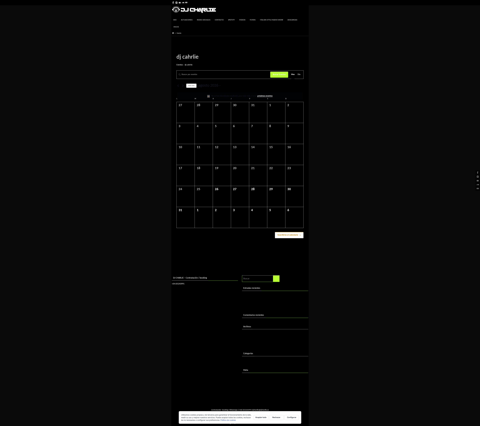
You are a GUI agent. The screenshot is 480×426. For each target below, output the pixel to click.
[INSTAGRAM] (176, 3)
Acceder (247, 377)
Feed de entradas (251, 382)
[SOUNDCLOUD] (183, 3)
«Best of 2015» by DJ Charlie (256, 305)
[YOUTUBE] (180, 3)
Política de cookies (228, 420)
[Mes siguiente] (182, 85)
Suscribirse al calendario (288, 235)
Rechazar (276, 417)
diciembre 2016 (250, 339)
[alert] (240, 96)
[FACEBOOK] (173, 3)
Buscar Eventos (279, 75)
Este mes (191, 86)
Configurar (291, 417)
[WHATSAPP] (186, 3)
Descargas (247, 361)
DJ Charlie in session (252, 295)
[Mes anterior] (178, 85)
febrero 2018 (249, 333)
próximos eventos (264, 96)
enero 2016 (248, 344)
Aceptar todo (260, 417)
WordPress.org (250, 393)
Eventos (179, 65)
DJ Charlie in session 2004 (254, 300)
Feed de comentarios (252, 387)
